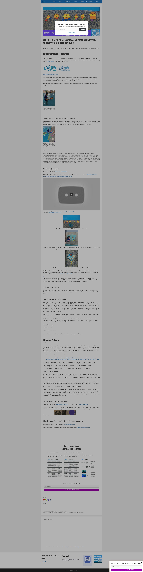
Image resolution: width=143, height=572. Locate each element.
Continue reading (71, 32)
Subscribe (83, 29)
